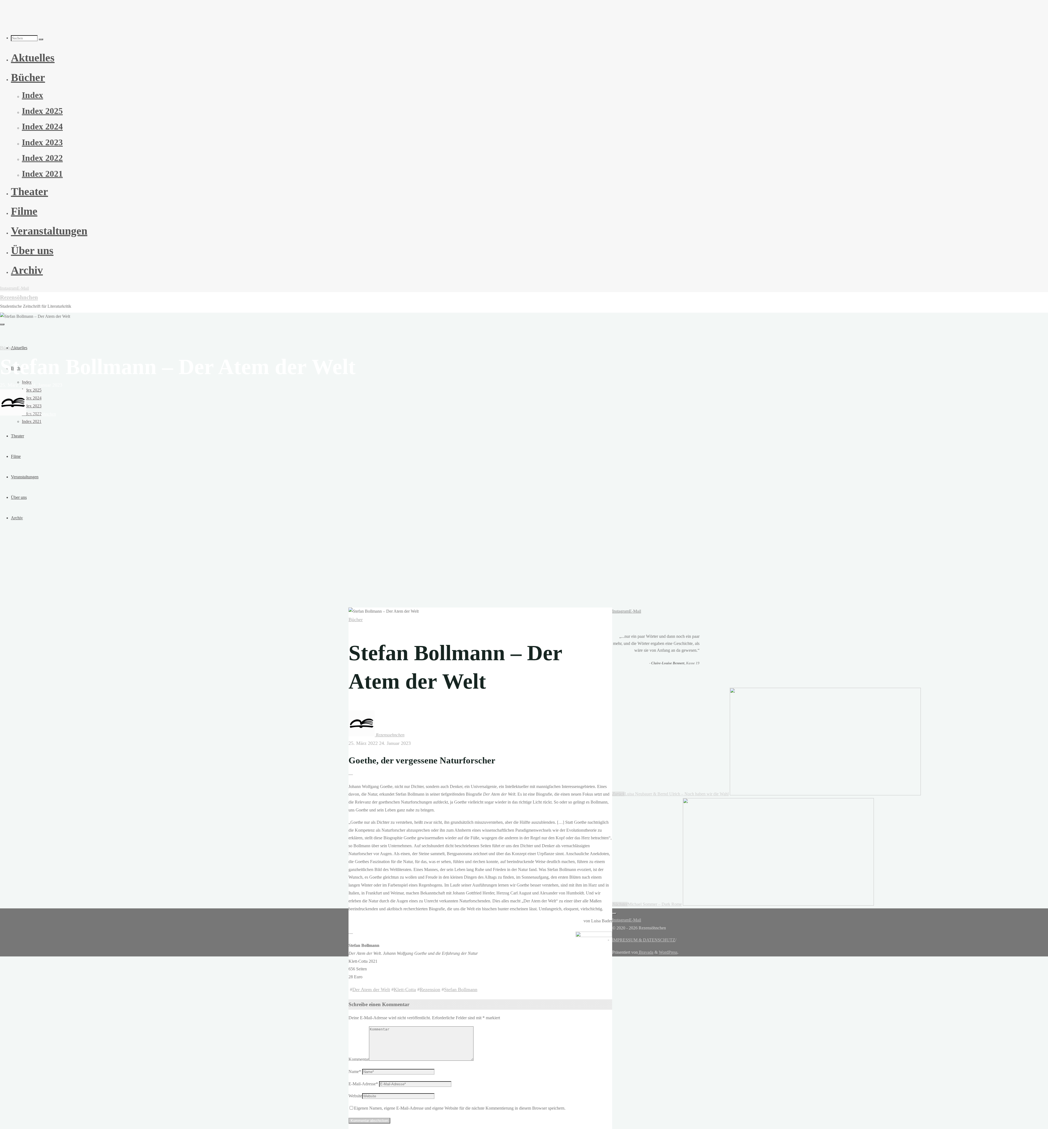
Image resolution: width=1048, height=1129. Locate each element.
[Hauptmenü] (2, 324)
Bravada (645, 952)
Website (355, 1096)
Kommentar (359, 1059)
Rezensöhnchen (19, 297)
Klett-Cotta (405, 989)
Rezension (430, 989)
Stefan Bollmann (460, 989)
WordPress (668, 952)
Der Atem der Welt (371, 989)
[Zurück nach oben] (614, 913)
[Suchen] (41, 39)
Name (355, 1071)
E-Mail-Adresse (363, 1083)
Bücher (7, 348)
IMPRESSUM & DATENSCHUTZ (643, 940)
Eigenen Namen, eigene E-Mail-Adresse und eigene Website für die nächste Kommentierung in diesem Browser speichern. (459, 1108)
